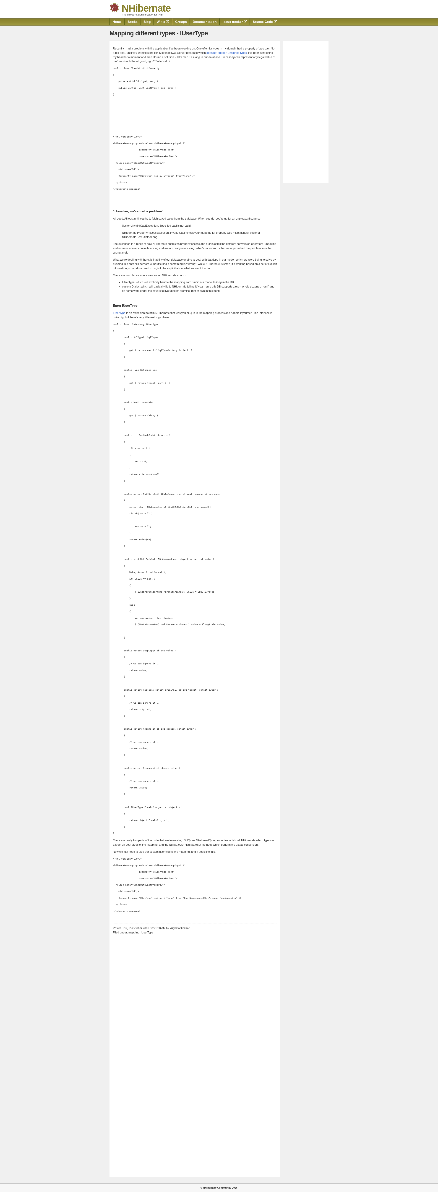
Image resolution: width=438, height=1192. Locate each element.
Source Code (263, 21)
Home (117, 21)
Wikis (161, 21)
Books (133, 21)
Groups (181, 21)
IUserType (119, 313)
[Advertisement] (306, 112)
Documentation (205, 21)
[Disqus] (195, 995)
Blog (147, 21)
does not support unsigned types (226, 52)
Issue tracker (233, 21)
